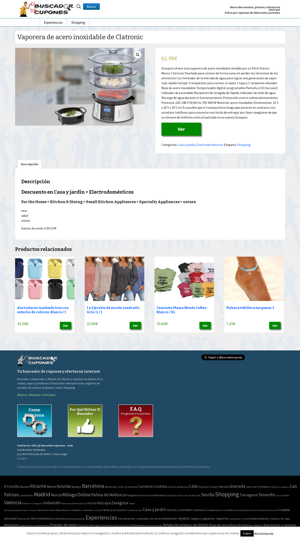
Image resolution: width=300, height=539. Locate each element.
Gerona (224, 486)
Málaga (69, 495)
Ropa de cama (219, 525)
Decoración (23, 518)
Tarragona (249, 494)
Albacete (24, 487)
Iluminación (170, 518)
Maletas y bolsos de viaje (274, 518)
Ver (181, 129)
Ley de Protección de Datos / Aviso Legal (42, 454)
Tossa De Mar (282, 495)
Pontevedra (158, 495)
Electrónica (62, 518)
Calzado (97, 510)
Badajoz (76, 487)
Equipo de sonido (77, 518)
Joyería (183, 518)
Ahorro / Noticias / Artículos (36, 395)
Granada (238, 486)
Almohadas (44, 510)
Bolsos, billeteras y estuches (78, 510)
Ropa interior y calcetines (279, 525)
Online (84, 494)
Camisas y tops (134, 510)
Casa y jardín (186, 145)
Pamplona (132, 495)
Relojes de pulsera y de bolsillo (186, 525)
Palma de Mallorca (108, 495)
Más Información (263, 533)
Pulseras (136, 525)
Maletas (254, 518)
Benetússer (111, 486)
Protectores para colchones (115, 525)
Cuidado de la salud (247, 510)
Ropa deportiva (255, 525)
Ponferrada (145, 495)
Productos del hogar (89, 525)
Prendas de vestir (63, 524)
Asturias (64, 486)
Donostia (204, 486)
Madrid (42, 494)
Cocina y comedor (179, 510)
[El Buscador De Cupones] (47, 8)
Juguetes (222, 518)
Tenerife (266, 495)
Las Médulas (284, 487)
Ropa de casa (238, 525)
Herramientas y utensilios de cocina (140, 518)
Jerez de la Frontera (257, 487)
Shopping (78, 22)
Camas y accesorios (114, 510)
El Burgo (213, 486)
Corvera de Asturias (178, 486)
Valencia (13, 502)
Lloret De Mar (26, 495)
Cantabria (145, 486)
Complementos (214, 510)
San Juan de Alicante (189, 495)
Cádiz (193, 486)
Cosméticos (229, 510)
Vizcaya (103, 502)
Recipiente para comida (151, 525)
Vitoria (92, 503)
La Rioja (274, 486)
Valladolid (51, 502)
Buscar (91, 6)
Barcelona (93, 485)
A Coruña (11, 486)
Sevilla (207, 495)
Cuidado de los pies (268, 510)
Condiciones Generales (31, 450)
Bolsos (59, 510)
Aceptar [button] (247, 533)
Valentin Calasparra (32, 503)
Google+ (22, 458)
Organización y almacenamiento (34, 525)
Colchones (199, 510)
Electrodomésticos (210, 145)
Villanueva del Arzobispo (74, 503)
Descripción (29, 164)
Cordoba (160, 486)
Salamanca (172, 495)
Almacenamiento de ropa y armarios (21, 510)
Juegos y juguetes (202, 518)
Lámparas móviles (239, 518)
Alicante (38, 486)
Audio (53, 510)
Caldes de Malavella (127, 486)
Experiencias (53, 22)
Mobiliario (11, 525)
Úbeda (132, 503)
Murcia (56, 494)
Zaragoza (119, 502)
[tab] (29, 164)
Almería (51, 487)
